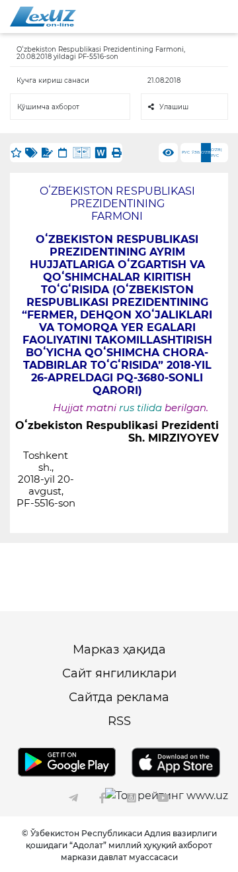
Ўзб (196, 152)
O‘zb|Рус (216, 152)
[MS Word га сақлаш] (100, 152)
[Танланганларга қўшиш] (16, 152)
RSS (119, 721)
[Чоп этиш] (116, 152)
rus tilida (140, 408)
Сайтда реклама (119, 697)
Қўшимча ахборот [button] (48, 107)
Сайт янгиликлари (119, 673)
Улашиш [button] (173, 107)
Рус (186, 152)
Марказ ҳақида (119, 649)
